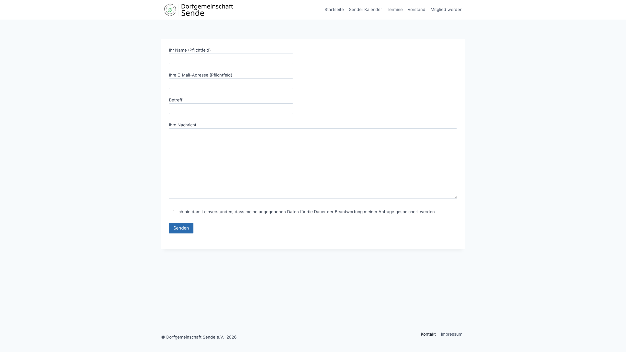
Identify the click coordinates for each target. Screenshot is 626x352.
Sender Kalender (365, 9)
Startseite (334, 9)
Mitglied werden (446, 9)
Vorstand (416, 9)
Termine (395, 9)
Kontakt (428, 334)
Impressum (451, 334)
